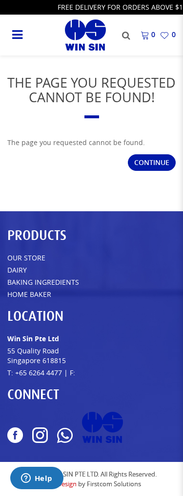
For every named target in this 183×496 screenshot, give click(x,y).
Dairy (17, 270)
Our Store (26, 257)
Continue (151, 162)
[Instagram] (40, 435)
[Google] (102, 427)
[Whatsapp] (65, 435)
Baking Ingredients (43, 282)
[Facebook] (15, 435)
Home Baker (29, 294)
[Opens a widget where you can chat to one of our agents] (36, 479)
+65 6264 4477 (38, 372)
